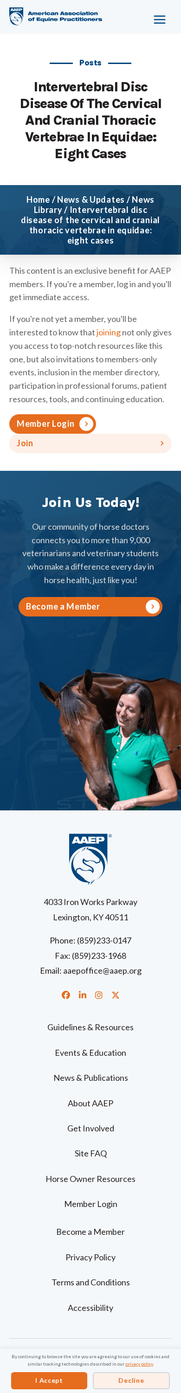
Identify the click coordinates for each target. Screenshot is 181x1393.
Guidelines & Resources (90, 1027)
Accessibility (90, 1308)
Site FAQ (91, 1153)
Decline (131, 1380)
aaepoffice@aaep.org (102, 970)
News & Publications (90, 1077)
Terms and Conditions (91, 1282)
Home (38, 199)
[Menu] (154, 16)
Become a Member (90, 1231)
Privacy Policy (90, 1257)
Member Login (46, 423)
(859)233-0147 (104, 940)
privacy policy (139, 1364)
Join (25, 443)
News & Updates (91, 199)
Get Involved (90, 1128)
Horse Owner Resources (90, 1179)
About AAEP (90, 1103)
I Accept (49, 1380)
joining (109, 332)
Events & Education (90, 1052)
